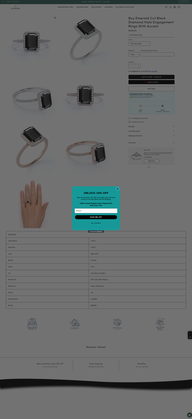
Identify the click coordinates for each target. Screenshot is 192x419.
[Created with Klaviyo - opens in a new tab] (96, 231)
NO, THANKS (96, 223)
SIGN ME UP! (96, 217)
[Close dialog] (117, 188)
